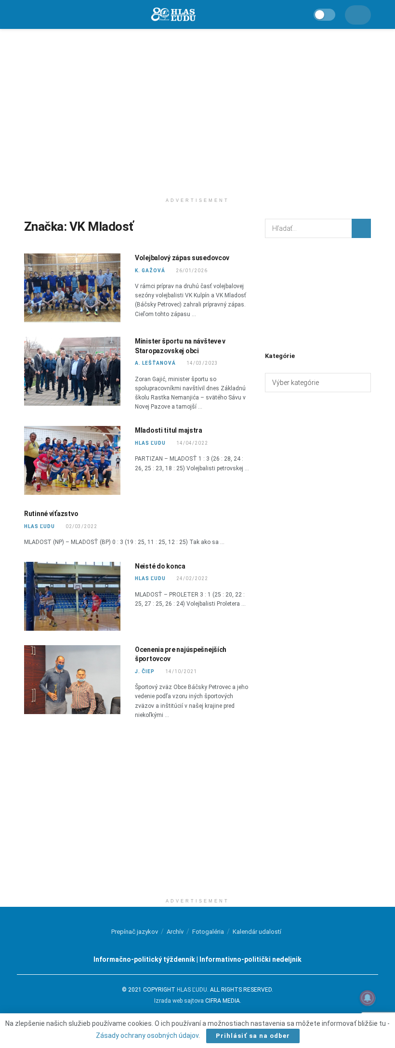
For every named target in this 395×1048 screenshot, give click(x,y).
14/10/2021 (181, 671)
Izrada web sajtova (179, 1000)
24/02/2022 (192, 578)
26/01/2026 (191, 270)
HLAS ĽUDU (150, 443)
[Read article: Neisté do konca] (72, 596)
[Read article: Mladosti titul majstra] (72, 460)
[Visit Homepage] (173, 15)
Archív (175, 931)
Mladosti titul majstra (168, 430)
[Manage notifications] (367, 998)
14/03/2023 (202, 363)
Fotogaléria (208, 931)
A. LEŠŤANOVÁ (155, 363)
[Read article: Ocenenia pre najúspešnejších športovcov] (72, 679)
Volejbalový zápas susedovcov (182, 258)
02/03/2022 (81, 526)
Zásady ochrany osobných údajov (147, 1035)
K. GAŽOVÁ (150, 270)
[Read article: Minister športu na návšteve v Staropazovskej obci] (72, 371)
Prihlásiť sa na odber (253, 1035)
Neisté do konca (160, 566)
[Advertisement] (197, 110)
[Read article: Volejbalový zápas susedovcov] (72, 287)
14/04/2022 (192, 443)
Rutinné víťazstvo (51, 513)
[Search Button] (361, 228)
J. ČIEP (145, 671)
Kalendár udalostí (257, 931)
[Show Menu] (28, 14)
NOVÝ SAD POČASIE (318, 293)
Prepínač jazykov (134, 931)
